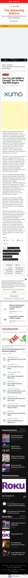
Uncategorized (11, 502)
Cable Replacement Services (14, 372)
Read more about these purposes (17, 289)
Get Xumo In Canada (13, 248)
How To (16, 419)
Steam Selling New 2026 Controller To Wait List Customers (18, 554)
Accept (14, 292)
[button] (26, 279)
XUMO (4, 131)
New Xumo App (7, 256)
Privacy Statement (16, 298)
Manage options (14, 296)
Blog (4, 569)
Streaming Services (16, 439)
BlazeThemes (17, 567)
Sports (16, 381)
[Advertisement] (14, 43)
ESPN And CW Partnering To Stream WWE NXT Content (16, 307)
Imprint (22, 298)
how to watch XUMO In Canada (11, 251)
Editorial (11, 347)
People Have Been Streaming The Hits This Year (18, 467)
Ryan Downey (7, 86)
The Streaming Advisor (14, 12)
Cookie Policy (21, 569)
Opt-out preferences (8, 298)
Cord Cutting (5, 347)
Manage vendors (6, 289)
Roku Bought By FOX (8, 496)
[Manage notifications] (24, 575)
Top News (5, 74)
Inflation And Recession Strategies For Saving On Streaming (18, 458)
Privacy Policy (16, 1)
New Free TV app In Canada (10, 253)
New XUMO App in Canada (10, 259)
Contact (10, 1)
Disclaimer (14, 569)
